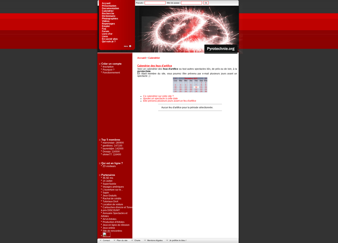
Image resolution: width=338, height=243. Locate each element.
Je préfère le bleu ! (177, 240)
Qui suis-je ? (109, 41)
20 (191, 89)
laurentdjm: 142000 (113, 148)
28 (196, 91)
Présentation (109, 6)
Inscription (108, 67)
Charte (137, 240)
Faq (104, 28)
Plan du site (122, 240)
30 (206, 91)
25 (181, 91)
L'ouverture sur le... (113, 190)
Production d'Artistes (113, 222)
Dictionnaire (108, 16)
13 (191, 87)
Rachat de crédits (112, 198)
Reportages (108, 23)
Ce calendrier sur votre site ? (158, 96)
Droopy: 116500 (111, 151)
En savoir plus (110, 39)
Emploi (106, 26)
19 (186, 89)
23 (206, 89)
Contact (106, 240)
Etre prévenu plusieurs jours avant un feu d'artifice (169, 101)
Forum (105, 31)
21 (196, 89)
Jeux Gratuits (110, 195)
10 (175, 87)
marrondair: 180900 (113, 143)
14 (196, 87)
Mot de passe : (174, 3)
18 (181, 89)
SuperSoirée (109, 184)
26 (186, 91)
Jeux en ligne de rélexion (116, 225)
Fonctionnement (111, 72)
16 (206, 87)
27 (191, 91)
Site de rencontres (112, 231)
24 (175, 91)
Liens (105, 36)
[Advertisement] (187, 119)
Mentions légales (155, 240)
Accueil (141, 58)
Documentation (110, 8)
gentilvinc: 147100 (112, 146)
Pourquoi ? (108, 70)
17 (175, 89)
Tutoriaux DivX (110, 201)
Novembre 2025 (190, 78)
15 (201, 87)
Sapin (106, 193)
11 (181, 87)
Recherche (108, 13)
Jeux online (109, 228)
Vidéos (106, 21)
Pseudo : (140, 3)
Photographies (110, 18)
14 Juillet (107, 181)
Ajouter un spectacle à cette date (160, 98)
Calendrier (154, 58)
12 (186, 87)
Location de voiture (113, 204)
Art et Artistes (109, 219)
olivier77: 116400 (112, 154)
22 (201, 89)
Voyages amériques (113, 187)
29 (201, 91)
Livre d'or (107, 34)
